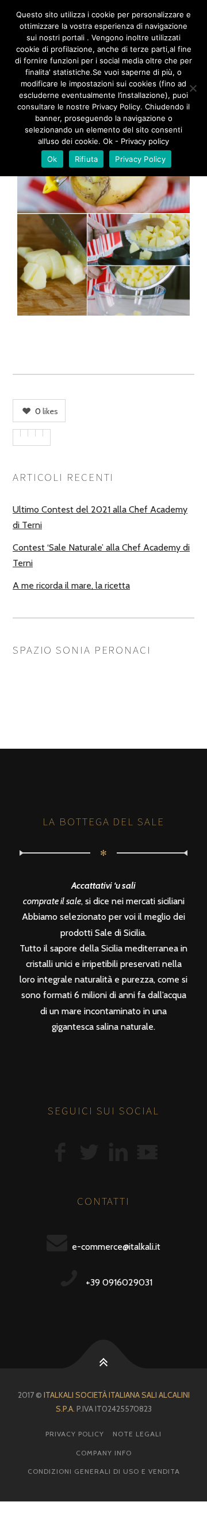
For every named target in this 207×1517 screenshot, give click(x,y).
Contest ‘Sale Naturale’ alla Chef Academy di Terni (101, 555)
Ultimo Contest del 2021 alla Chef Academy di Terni (100, 517)
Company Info (104, 1452)
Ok (52, 159)
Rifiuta (86, 159)
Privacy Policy (74, 1433)
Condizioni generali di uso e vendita (104, 1471)
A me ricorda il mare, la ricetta (71, 585)
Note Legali (137, 1433)
